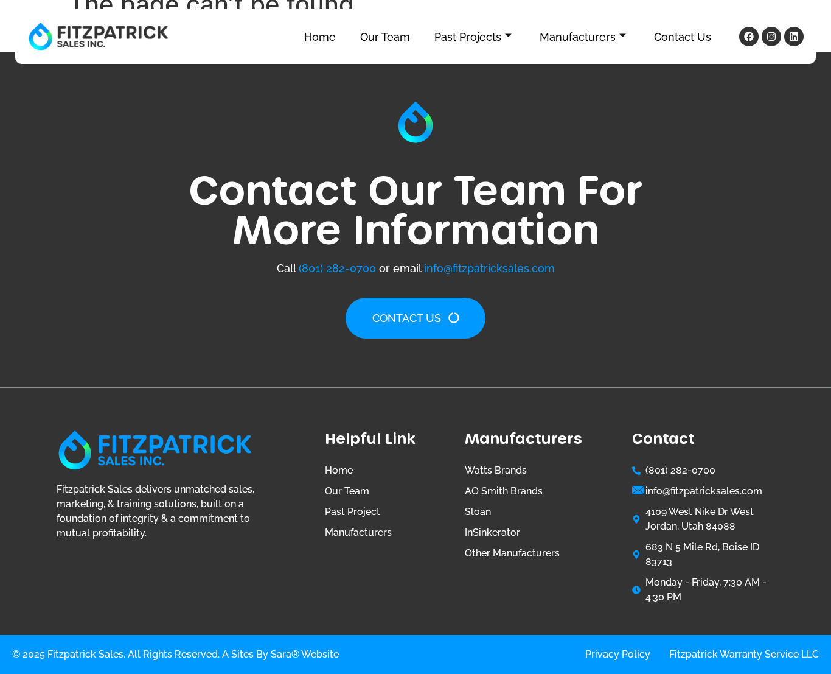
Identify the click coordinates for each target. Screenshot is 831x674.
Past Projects (467, 36)
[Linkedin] (794, 36)
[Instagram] (771, 36)
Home (320, 36)
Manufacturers (578, 36)
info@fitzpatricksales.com (489, 268)
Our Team (385, 36)
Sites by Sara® (265, 654)
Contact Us (682, 36)
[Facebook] (749, 36)
